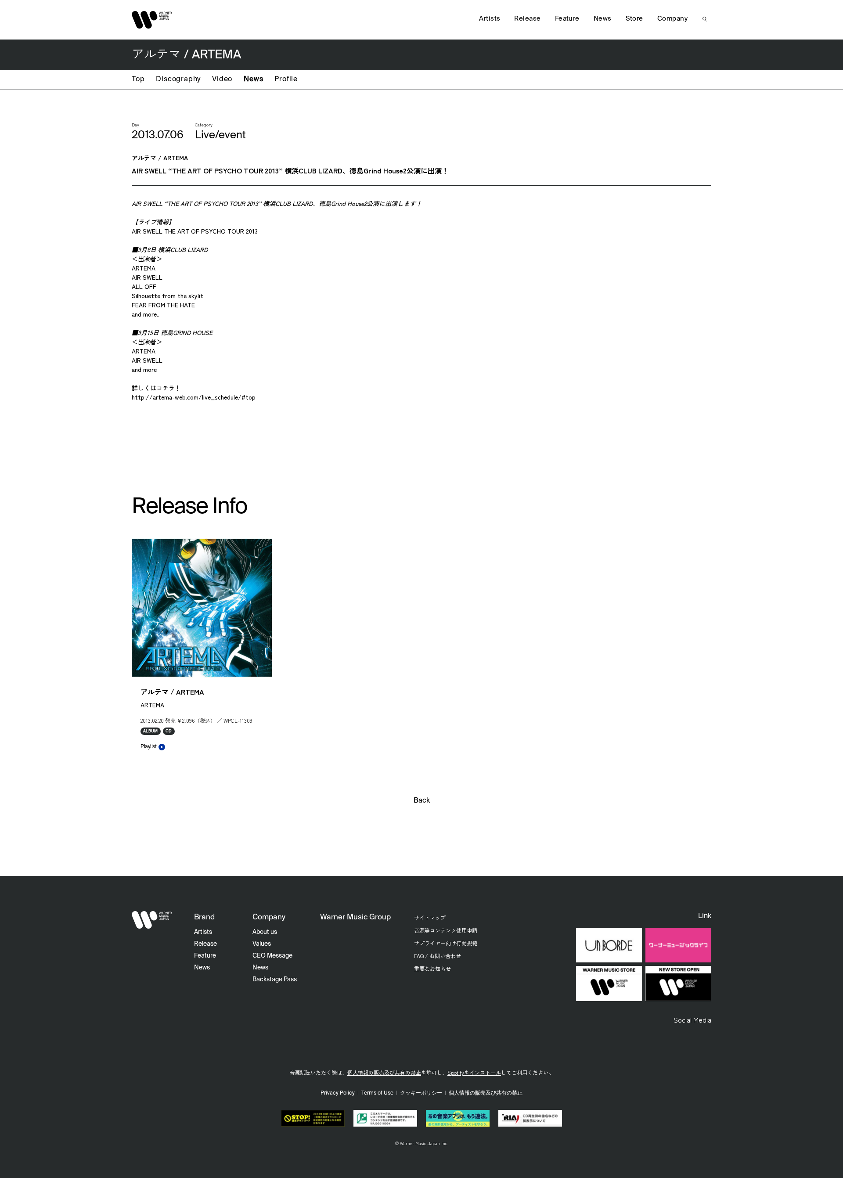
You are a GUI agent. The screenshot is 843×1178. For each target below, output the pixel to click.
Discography (178, 79)
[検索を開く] (704, 18)
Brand (204, 917)
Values (261, 944)
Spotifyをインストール (474, 1072)
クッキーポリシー (421, 1093)
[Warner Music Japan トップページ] (152, 20)
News (253, 79)
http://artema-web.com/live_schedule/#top (194, 397)
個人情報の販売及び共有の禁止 (384, 1072)
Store (634, 18)
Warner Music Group (355, 917)
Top (138, 79)
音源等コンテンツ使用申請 (445, 930)
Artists (489, 18)
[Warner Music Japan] (152, 920)
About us (264, 932)
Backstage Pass (274, 979)
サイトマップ (430, 917)
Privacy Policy (338, 1093)
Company (672, 18)
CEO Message (272, 956)
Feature (567, 18)
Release (527, 18)
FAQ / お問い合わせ (437, 955)
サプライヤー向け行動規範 (445, 943)
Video (222, 79)
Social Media (692, 1019)
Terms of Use (377, 1093)
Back (422, 800)
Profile (286, 79)
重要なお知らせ (432, 968)
